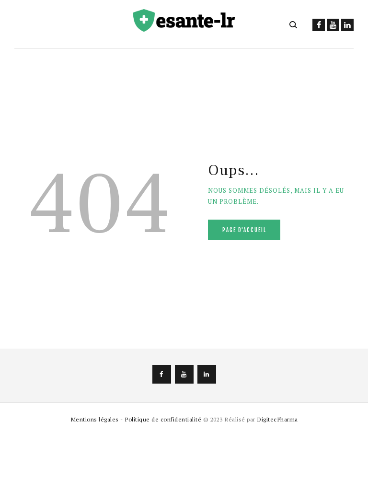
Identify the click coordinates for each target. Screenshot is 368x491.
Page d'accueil (244, 230)
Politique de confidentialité (163, 419)
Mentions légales (94, 419)
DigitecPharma (277, 419)
